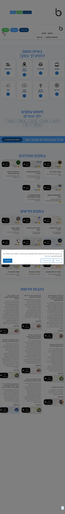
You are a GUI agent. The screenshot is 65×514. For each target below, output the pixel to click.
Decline (58, 260)
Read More (48, 256)
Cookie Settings (46, 260)
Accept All (7, 260)
